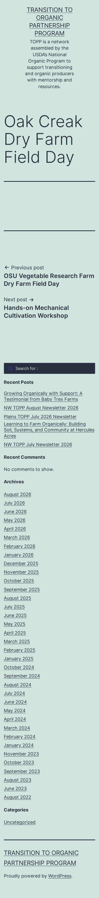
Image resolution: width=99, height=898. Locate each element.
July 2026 (14, 503)
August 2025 (17, 598)
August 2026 (17, 494)
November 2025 (21, 572)
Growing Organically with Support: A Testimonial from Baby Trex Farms (43, 396)
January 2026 (19, 554)
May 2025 (14, 624)
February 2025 (19, 650)
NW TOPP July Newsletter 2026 (38, 444)
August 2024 (17, 684)
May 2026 (14, 520)
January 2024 (19, 745)
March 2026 (17, 537)
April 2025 (15, 632)
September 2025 (22, 589)
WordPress (59, 876)
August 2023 (17, 780)
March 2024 (17, 728)
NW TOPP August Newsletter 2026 (41, 407)
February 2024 (20, 736)
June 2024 (15, 702)
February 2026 (19, 546)
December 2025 (21, 563)
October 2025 (19, 580)
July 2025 (14, 606)
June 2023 (15, 788)
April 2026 (15, 528)
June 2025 (15, 615)
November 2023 (21, 753)
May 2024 (15, 710)
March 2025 (17, 641)
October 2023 (19, 762)
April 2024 (15, 719)
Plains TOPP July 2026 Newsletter (40, 416)
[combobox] (49, 368)
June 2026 (15, 511)
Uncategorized (20, 822)
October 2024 (19, 667)
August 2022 (17, 797)
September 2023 (22, 771)
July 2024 (14, 693)
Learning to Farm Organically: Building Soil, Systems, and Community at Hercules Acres (49, 429)
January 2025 (19, 658)
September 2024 (22, 676)
